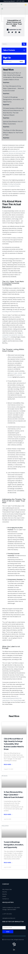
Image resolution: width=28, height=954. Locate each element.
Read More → (8, 764)
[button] (25, 4)
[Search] (24, 44)
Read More (6, 82)
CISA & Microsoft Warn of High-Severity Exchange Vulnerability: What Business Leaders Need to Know (14, 744)
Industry (4, 894)
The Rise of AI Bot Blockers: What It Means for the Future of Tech (13, 133)
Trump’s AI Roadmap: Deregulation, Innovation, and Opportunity (13, 100)
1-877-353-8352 (20, 1)
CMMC (4, 896)
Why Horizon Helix (7, 889)
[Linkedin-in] (14, 950)
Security (4, 892)
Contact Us (5, 899)
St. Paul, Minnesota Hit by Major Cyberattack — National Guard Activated (13, 89)
